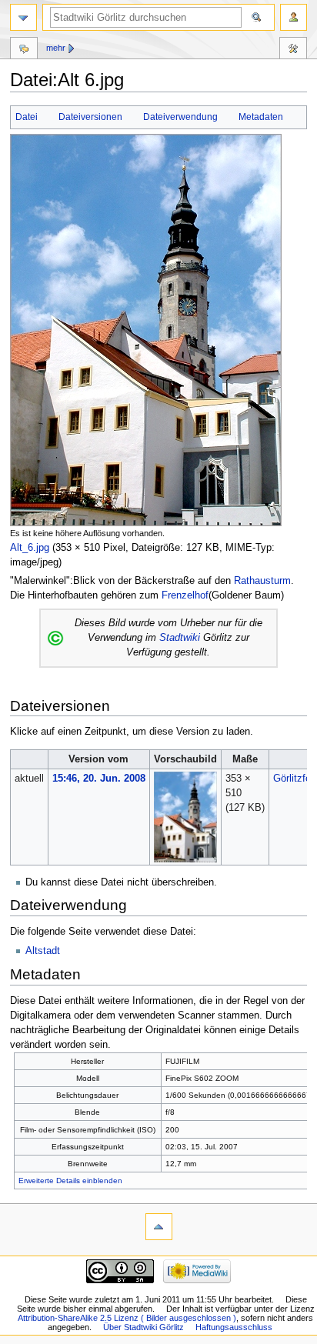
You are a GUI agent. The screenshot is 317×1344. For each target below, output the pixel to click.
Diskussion (24, 50)
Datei (26, 117)
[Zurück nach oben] (158, 1226)
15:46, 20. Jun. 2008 (98, 778)
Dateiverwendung (180, 117)
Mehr (55, 47)
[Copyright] (55, 637)
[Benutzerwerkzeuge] (293, 17)
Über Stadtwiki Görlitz (143, 1327)
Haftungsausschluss (233, 1327)
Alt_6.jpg (29, 547)
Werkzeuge (293, 50)
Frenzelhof (185, 595)
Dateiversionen (90, 117)
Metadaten (261, 117)
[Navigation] (23, 17)
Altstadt (42, 950)
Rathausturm (262, 580)
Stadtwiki (179, 637)
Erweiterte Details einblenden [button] (70, 1180)
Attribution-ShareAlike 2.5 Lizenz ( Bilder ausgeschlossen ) (127, 1317)
